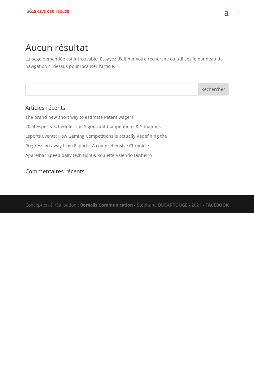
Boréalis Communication (106, 205)
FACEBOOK (217, 205)
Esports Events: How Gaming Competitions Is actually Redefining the (96, 136)
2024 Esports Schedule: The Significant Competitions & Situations (93, 126)
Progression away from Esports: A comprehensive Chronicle (87, 146)
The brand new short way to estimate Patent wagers (79, 117)
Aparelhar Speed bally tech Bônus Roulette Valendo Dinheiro (88, 155)
